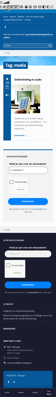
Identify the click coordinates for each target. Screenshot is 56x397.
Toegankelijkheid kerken (13, 19)
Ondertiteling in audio (28, 79)
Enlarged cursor (31, 7)
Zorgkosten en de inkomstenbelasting (18, 311)
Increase (9, 7)
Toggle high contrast (44, 7)
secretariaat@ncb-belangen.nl (19, 363)
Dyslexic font (22, 7)
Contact (35, 392)
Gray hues (27, 7)
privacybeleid (37, 208)
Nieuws (21, 392)
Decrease (13, 7)
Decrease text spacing (40, 7)
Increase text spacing (35, 7)
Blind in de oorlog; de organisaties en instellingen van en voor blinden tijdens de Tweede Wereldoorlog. (27, 317)
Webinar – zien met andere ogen (30, 16)
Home (7, 392)
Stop (5, 7)
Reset (17, 7)
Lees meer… (20, 135)
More (49, 394)
